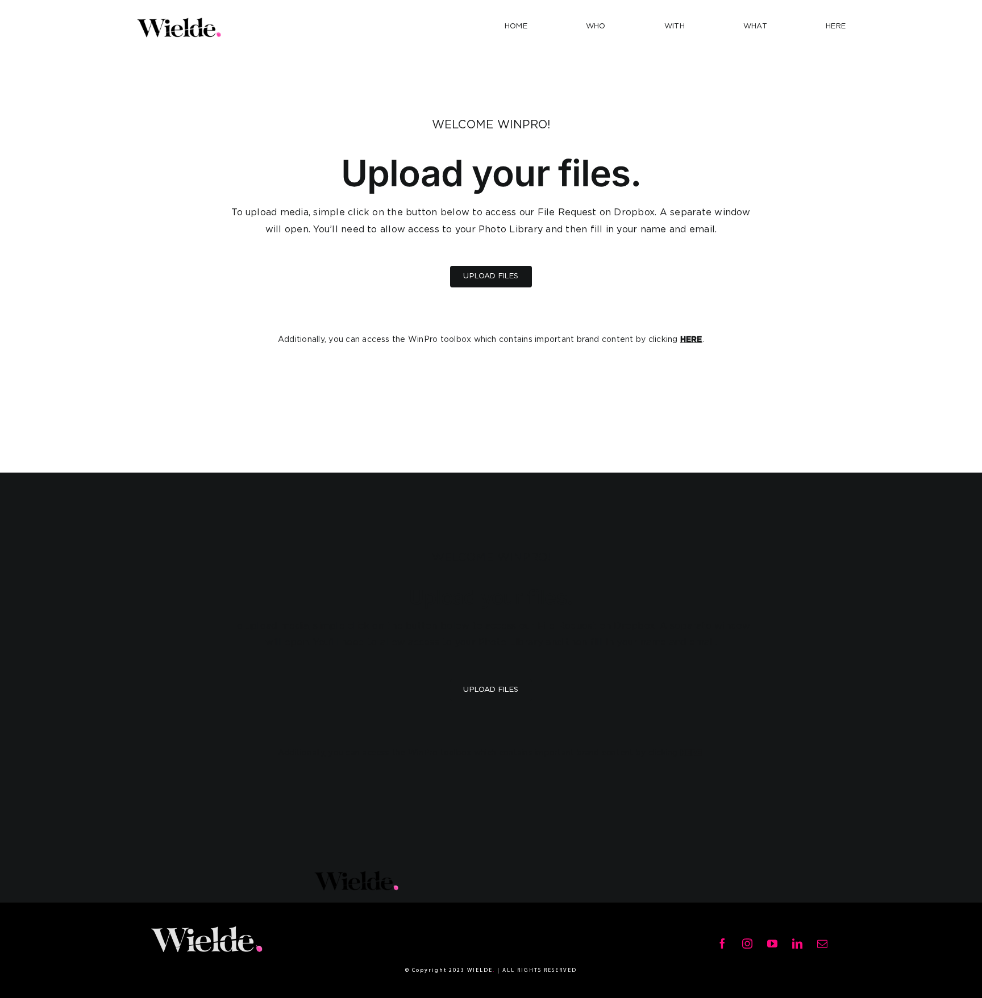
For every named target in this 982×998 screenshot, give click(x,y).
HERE (691, 340)
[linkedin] (797, 943)
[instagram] (747, 943)
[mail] (822, 943)
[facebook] (722, 943)
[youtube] (772, 943)
